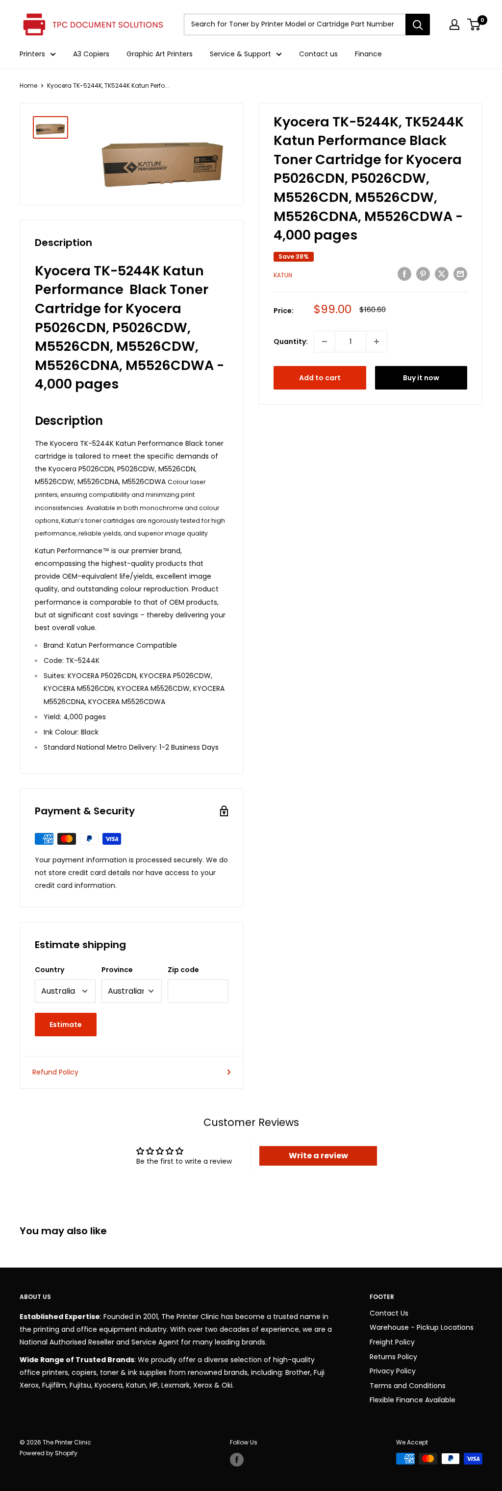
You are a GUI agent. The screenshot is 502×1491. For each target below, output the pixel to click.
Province (117, 970)
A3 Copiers (91, 54)
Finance (368, 54)
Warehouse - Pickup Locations (422, 1327)
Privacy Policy (393, 1371)
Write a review (318, 1155)
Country (49, 970)
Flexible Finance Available (412, 1400)
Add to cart (320, 378)
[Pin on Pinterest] (423, 274)
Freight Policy (392, 1342)
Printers (32, 54)
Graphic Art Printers (159, 54)
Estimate (66, 1024)
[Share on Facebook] (404, 274)
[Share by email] (460, 274)
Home (28, 85)
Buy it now (421, 378)
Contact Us (389, 1313)
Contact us (318, 54)
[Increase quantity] (376, 341)
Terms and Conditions (408, 1386)
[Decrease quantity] (324, 341)
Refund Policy (55, 1072)
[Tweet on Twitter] (442, 274)
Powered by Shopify (48, 1453)
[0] (474, 24)
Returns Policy (393, 1357)
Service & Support (240, 54)
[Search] (417, 24)
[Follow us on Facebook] (237, 1460)
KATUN (283, 275)
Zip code (183, 970)
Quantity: (291, 341)
